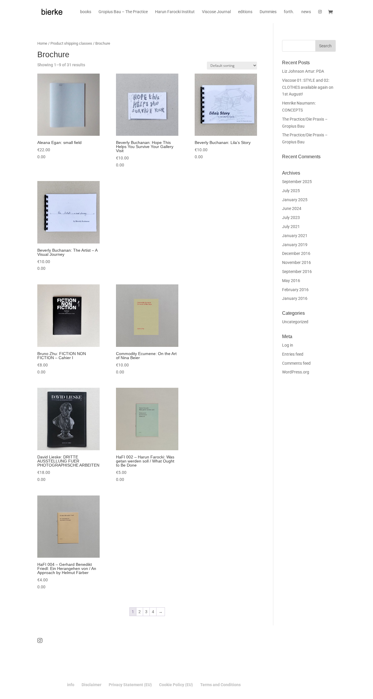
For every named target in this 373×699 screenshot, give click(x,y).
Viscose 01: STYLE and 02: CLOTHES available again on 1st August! (307, 87)
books (85, 12)
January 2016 (294, 298)
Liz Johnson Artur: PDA (303, 71)
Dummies (268, 12)
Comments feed (296, 363)
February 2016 (295, 289)
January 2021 (294, 235)
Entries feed (292, 354)
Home (42, 43)
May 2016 (291, 280)
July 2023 (291, 217)
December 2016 (296, 253)
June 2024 (291, 208)
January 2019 (294, 244)
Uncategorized (295, 321)
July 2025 (291, 190)
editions (245, 12)
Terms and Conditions (220, 684)
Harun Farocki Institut (175, 12)
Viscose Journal (216, 12)
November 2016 (296, 262)
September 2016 (297, 271)
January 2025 (294, 199)
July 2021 (291, 226)
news (306, 12)
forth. (289, 12)
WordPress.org (295, 372)
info (70, 684)
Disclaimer (91, 684)
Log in (287, 345)
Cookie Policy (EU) (176, 684)
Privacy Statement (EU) (130, 684)
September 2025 (297, 181)
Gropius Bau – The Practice (123, 12)
